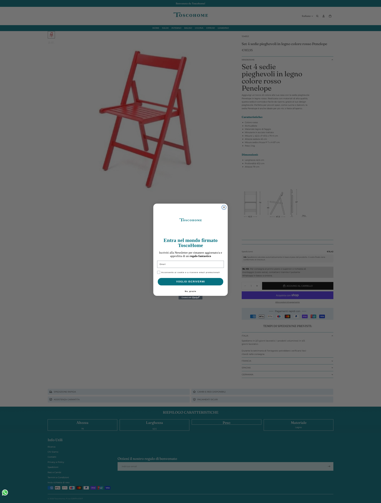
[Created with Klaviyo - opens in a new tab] (190, 297)
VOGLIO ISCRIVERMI (190, 281)
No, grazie (190, 291)
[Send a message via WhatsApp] (4, 492)
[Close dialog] (224, 207)
